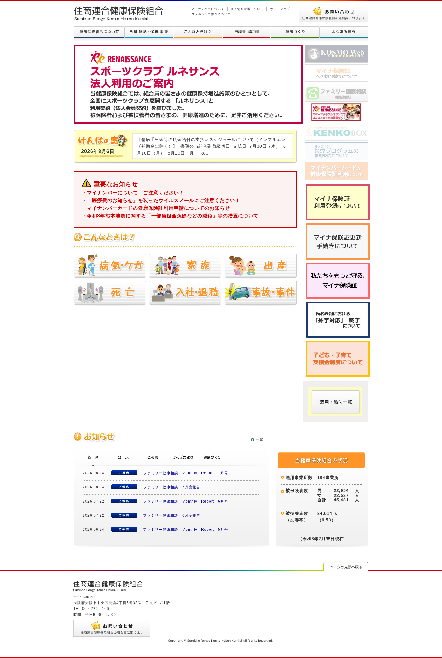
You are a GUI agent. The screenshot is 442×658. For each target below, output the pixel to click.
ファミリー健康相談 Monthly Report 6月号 (185, 501)
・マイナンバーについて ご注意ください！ (133, 192)
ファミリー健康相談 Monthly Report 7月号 (185, 473)
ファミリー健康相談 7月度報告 (171, 487)
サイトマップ (280, 9)
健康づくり (295, 32)
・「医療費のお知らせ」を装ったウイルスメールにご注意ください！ (161, 200)
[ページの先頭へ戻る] (345, 565)
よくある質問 (343, 32)
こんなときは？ (197, 32)
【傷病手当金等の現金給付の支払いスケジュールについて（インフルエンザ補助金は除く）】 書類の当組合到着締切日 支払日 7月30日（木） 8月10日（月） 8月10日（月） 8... (211, 146)
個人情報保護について (247, 9)
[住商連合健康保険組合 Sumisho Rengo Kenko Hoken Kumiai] (118, 8)
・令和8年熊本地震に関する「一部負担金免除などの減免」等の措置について (170, 215)
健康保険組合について (99, 32)
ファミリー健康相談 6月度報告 (171, 515)
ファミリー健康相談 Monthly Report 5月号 (185, 529)
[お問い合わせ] (333, 8)
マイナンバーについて (207, 9)
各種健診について (148, 32)
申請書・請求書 (246, 32)
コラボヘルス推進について (211, 14)
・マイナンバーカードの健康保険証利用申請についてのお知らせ (156, 208)
